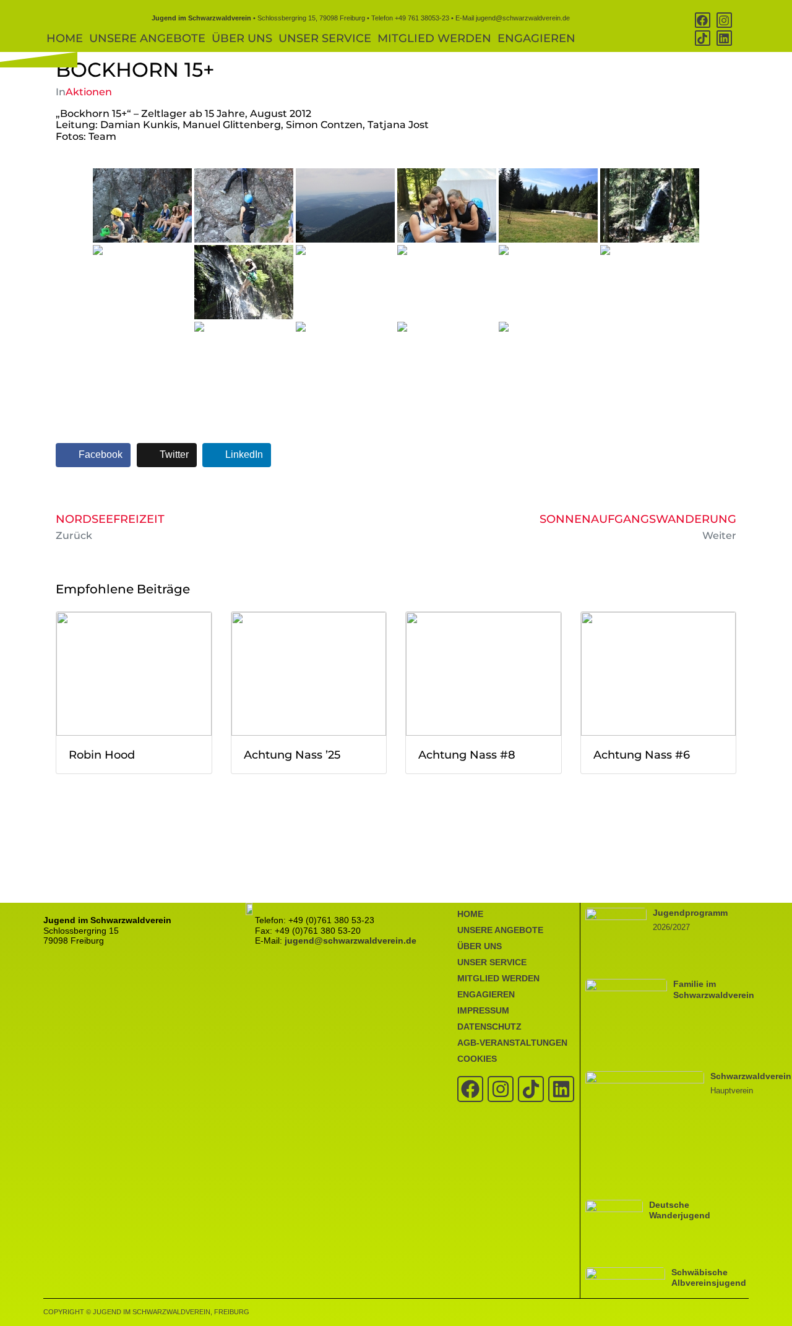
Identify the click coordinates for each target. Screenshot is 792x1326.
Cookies (477, 1059)
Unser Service (324, 38)
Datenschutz (489, 1026)
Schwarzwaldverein (750, 1076)
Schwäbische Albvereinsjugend (708, 1277)
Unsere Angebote (147, 38)
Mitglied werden (434, 38)
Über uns (242, 38)
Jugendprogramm (690, 913)
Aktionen (89, 92)
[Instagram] (724, 20)
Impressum (483, 1010)
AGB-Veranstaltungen (512, 1043)
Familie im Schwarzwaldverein (713, 989)
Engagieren (536, 38)
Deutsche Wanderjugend (679, 1210)
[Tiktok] (702, 38)
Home (64, 38)
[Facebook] (702, 20)
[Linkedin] (724, 38)
